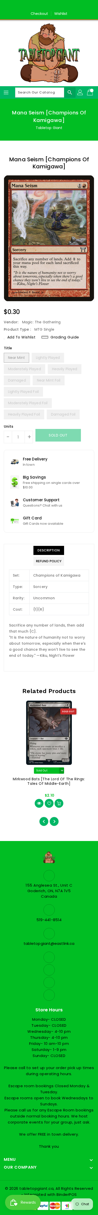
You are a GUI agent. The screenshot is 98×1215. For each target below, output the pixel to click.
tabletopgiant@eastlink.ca (49, 943)
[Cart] (90, 92)
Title (8, 348)
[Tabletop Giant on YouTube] (63, 6)
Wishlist (61, 13)
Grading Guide (65, 337)
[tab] (48, 550)
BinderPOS (67, 1194)
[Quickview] (39, 803)
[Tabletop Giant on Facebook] (34, 6)
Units (9, 426)
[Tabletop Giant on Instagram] (54, 6)
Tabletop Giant (49, 127)
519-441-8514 (49, 919)
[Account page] (80, 92)
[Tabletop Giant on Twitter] (44, 6)
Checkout (39, 13)
